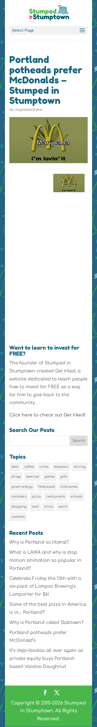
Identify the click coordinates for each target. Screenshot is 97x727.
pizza (36, 496)
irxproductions (28, 110)
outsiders (18, 496)
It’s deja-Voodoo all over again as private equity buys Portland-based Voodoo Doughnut (46, 658)
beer (15, 467)
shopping (18, 506)
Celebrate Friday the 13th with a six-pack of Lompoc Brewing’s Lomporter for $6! (45, 586)
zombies (18, 517)
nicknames (68, 486)
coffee (29, 467)
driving (79, 467)
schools (76, 496)
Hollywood (46, 486)
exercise (32, 476)
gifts (63, 476)
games (49, 476)
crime (43, 467)
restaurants (55, 496)
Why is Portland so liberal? (39, 542)
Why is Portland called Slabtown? (46, 622)
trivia (48, 506)
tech (35, 506)
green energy (22, 486)
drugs (16, 476)
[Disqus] (48, 266)
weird (62, 506)
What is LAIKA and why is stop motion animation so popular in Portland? (45, 560)
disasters (61, 467)
